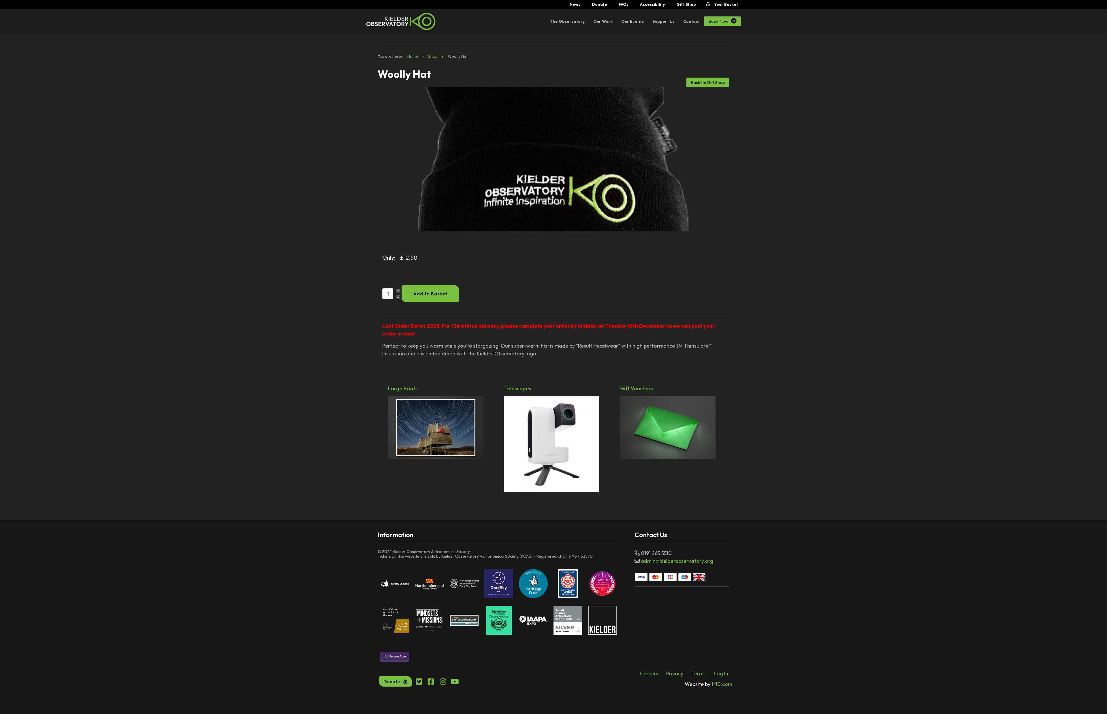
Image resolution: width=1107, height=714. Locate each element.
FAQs (623, 4)
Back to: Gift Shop (708, 82)
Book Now (722, 21)
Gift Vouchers (636, 389)
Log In (721, 673)
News (575, 4)
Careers (649, 673)
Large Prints (403, 389)
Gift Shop (686, 4)
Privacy (674, 673)
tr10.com (708, 684)
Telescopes (517, 389)
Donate (599, 4)
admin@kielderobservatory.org (677, 561)
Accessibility (652, 4)
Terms (698, 673)
